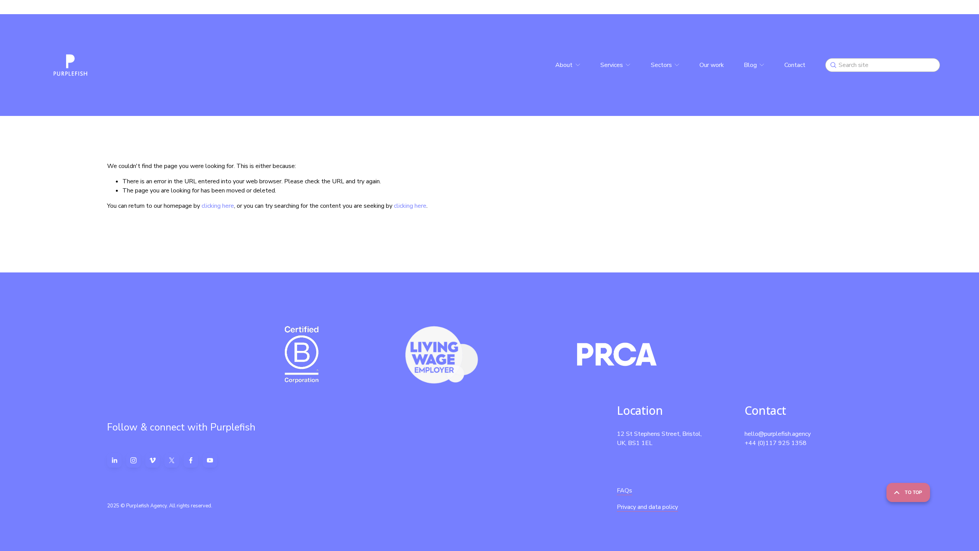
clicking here (218, 206)
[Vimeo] (152, 460)
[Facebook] (191, 460)
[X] (171, 460)
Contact (794, 65)
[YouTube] (210, 460)
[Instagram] (133, 460)
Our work (711, 65)
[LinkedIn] (114, 460)
